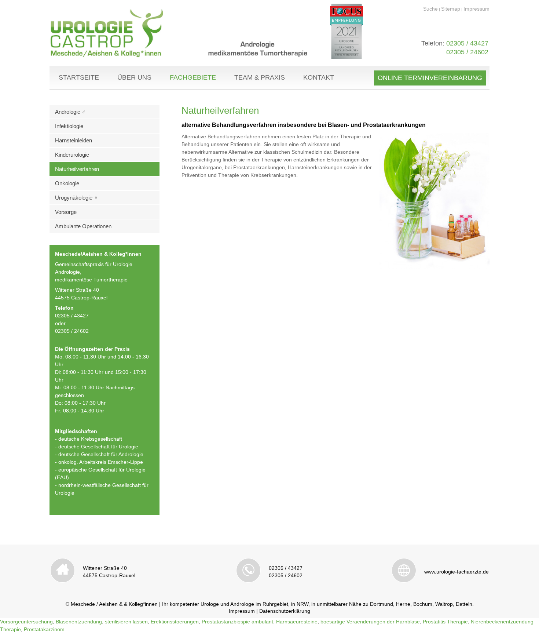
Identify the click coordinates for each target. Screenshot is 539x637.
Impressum (476, 9)
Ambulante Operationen (83, 226)
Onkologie (67, 183)
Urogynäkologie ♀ (76, 197)
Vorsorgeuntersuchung (26, 622)
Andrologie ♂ (70, 112)
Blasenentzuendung (79, 622)
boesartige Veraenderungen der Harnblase (370, 622)
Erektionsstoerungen (175, 622)
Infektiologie (69, 126)
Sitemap (450, 9)
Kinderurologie (72, 155)
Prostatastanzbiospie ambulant (237, 622)
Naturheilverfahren (77, 169)
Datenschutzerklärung (284, 611)
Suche (430, 9)
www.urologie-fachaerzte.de (456, 572)
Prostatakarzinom (44, 629)
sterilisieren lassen (126, 622)
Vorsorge (66, 212)
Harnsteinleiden (73, 140)
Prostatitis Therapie (445, 622)
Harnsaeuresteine (297, 622)
